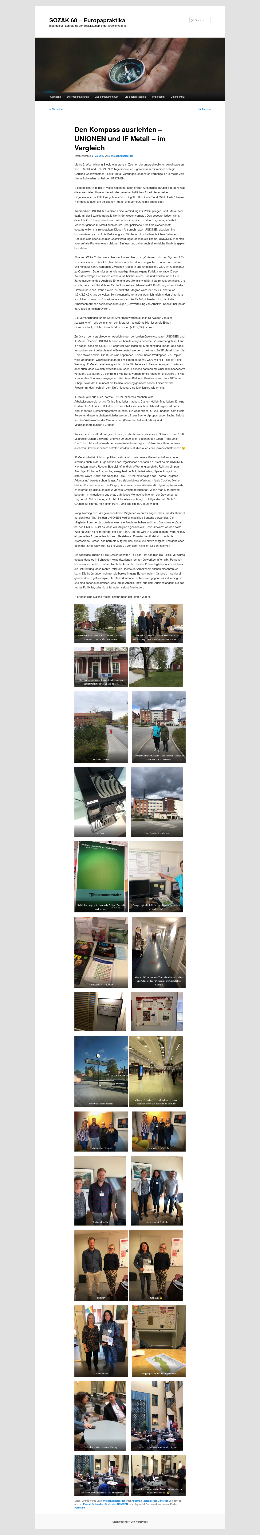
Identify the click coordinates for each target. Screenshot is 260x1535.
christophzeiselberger (121, 156)
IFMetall (87, 1504)
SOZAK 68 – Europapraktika (87, 20)
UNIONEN (122, 1504)
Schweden (97, 1504)
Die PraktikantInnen (78, 96)
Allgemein (137, 1500)
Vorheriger (56, 109)
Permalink (79, 1507)
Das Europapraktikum (106, 96)
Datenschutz (178, 96)
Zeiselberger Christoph (156, 1500)
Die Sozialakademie (135, 96)
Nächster (204, 109)
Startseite (55, 96)
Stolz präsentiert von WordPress (130, 1521)
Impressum (158, 96)
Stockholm (110, 1504)
